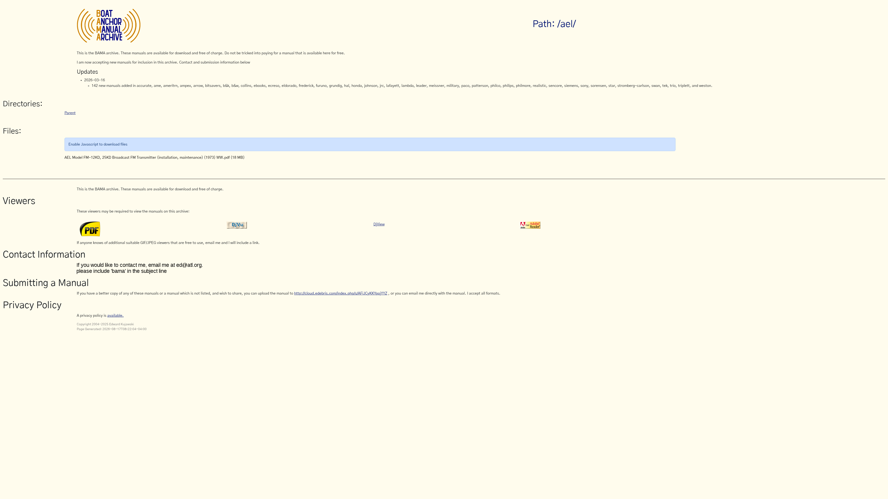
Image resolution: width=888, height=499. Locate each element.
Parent (70, 113)
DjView (379, 224)
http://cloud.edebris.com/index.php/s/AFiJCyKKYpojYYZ (340, 293)
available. (115, 315)
